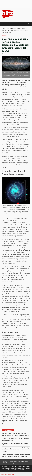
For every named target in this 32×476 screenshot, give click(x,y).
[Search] (28, 23)
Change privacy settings (7, 474)
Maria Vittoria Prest (8, 54)
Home (3, 28)
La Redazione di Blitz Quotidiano (19, 461)
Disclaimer (22, 463)
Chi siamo (6, 461)
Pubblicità (6, 463)
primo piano (9, 424)
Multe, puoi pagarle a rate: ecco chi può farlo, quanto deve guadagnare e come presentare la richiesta (16, 449)
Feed (27, 463)
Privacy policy (13, 463)
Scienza (4, 35)
